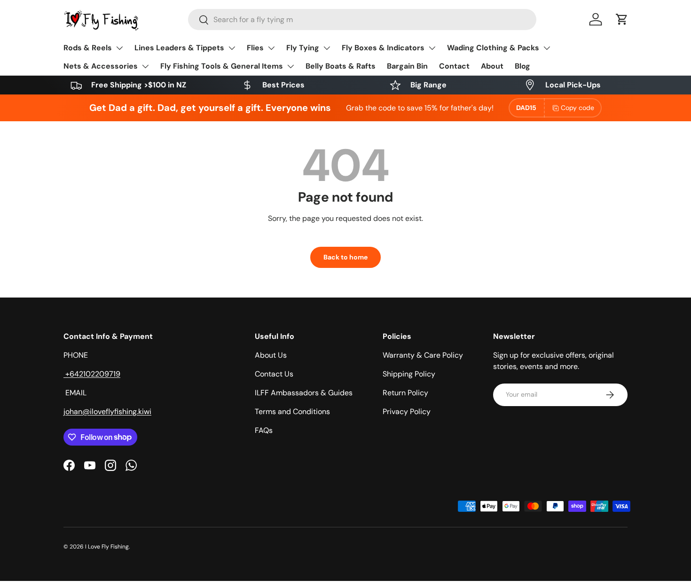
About (492, 66)
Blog (522, 66)
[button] (622, 19)
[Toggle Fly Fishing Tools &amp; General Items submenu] (290, 66)
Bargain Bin (407, 66)
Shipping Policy (409, 374)
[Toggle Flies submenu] (271, 48)
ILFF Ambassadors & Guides (304, 393)
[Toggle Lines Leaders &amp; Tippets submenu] (231, 48)
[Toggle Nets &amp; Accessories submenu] (145, 66)
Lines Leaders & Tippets (179, 48)
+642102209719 (91, 374)
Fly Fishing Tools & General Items (221, 66)
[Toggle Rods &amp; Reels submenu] (119, 48)
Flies (255, 48)
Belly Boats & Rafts (341, 66)
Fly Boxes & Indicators (383, 48)
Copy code (577, 107)
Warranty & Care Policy (423, 355)
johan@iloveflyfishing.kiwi (107, 411)
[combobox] (362, 19)
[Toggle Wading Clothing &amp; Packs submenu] (546, 48)
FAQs (264, 430)
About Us (271, 355)
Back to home (345, 257)
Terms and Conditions (292, 411)
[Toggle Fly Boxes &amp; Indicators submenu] (432, 48)
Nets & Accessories (100, 66)
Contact (454, 66)
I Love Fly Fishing (107, 546)
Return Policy (405, 393)
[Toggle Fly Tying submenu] (326, 48)
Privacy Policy (407, 411)
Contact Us (274, 374)
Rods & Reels (87, 48)
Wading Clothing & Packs (493, 48)
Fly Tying (302, 48)
